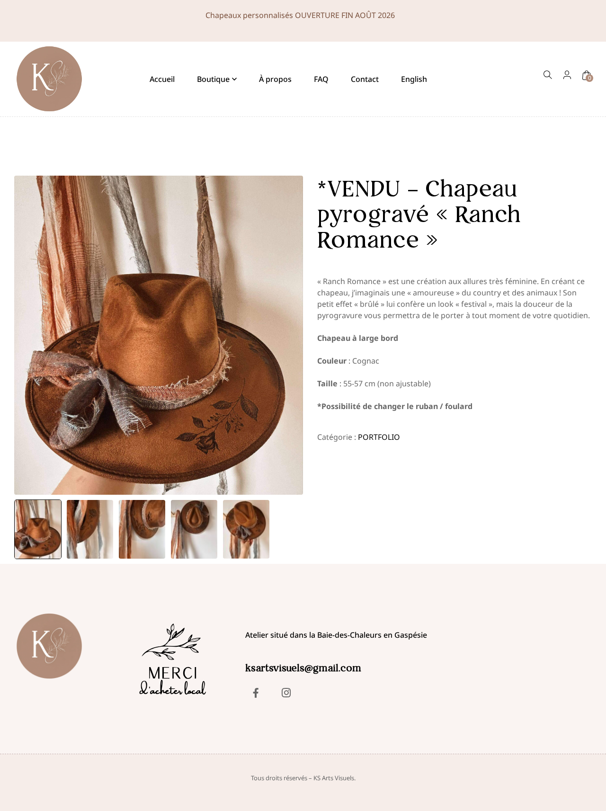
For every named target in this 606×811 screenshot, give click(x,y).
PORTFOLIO (379, 437)
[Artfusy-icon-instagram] (286, 692)
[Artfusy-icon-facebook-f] (255, 692)
